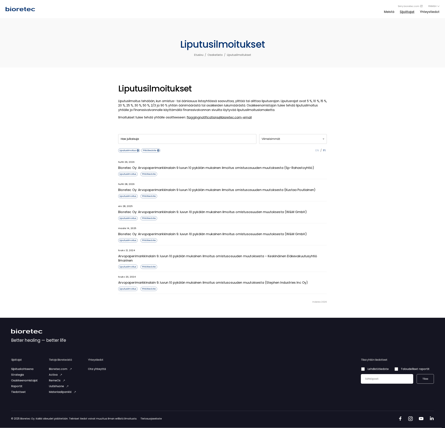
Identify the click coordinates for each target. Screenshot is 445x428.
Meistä (389, 12)
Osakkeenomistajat (24, 381)
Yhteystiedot (429, 12)
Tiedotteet (18, 392)
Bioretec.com (58, 369)
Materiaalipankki (60, 392)
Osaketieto (215, 55)
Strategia (17, 375)
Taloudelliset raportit (415, 369)
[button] (129, 150)
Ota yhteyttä (97, 369)
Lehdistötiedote (378, 369)
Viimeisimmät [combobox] (271, 139)
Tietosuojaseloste (151, 419)
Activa (53, 375)
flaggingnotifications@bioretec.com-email (219, 117)
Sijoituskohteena (22, 369)
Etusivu (198, 55)
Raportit (16, 386)
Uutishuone (56, 386)
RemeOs (54, 381)
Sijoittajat (407, 12)
